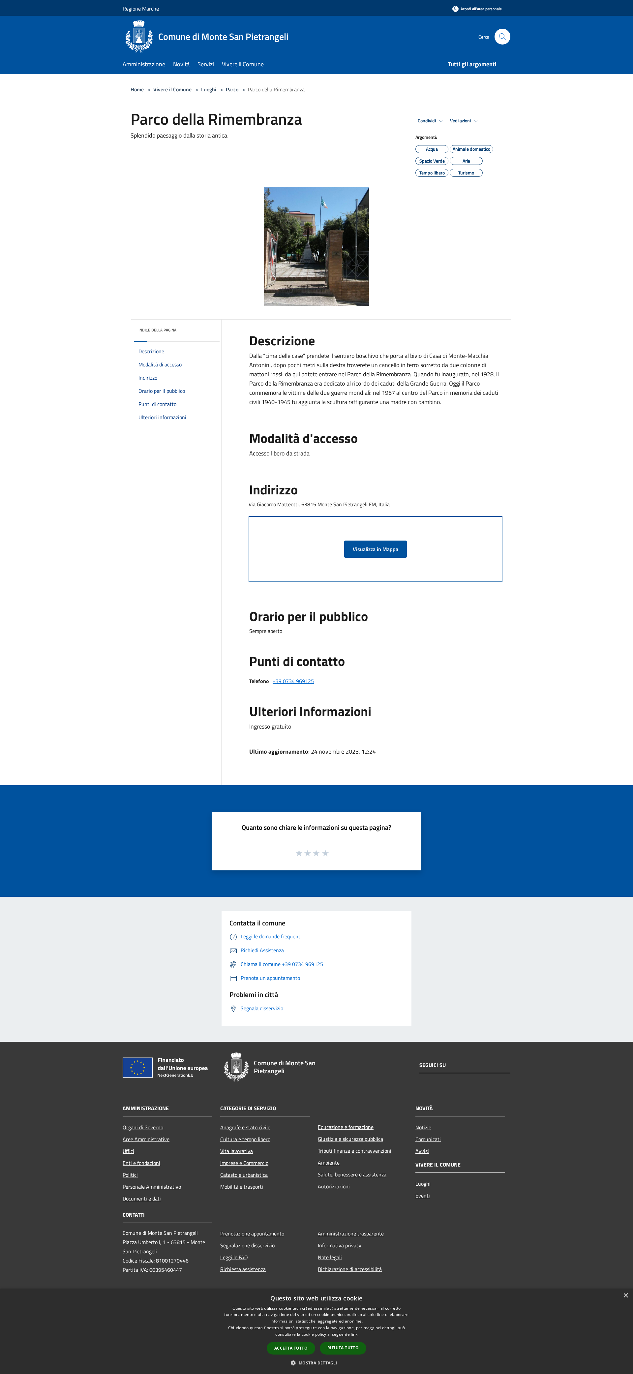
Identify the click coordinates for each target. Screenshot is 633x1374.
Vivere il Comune (173, 89)
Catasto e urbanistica (244, 1175)
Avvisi (422, 1151)
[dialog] (316, 1331)
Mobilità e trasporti (241, 1187)
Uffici (128, 1151)
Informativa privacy (339, 1245)
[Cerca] (502, 37)
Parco (232, 89)
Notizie (423, 1127)
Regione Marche (141, 9)
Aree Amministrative (146, 1139)
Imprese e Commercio (244, 1163)
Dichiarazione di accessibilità (350, 1269)
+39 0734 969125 (293, 681)
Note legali (330, 1257)
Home (137, 89)
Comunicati (428, 1139)
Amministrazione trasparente (351, 1233)
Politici (130, 1175)
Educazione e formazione (346, 1127)
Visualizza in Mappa (375, 549)
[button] (316, 1362)
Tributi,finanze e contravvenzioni (354, 1151)
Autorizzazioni (334, 1186)
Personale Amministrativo (152, 1187)
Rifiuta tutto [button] (343, 1348)
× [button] (625, 1295)
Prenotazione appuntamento (252, 1233)
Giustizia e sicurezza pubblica (350, 1139)
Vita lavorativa (236, 1151)
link (354, 1334)
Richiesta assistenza (243, 1269)
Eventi (422, 1196)
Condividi (427, 120)
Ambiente (329, 1163)
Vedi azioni (461, 120)
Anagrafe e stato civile (245, 1127)
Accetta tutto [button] (291, 1348)
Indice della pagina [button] (157, 330)
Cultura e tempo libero (245, 1139)
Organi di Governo (143, 1127)
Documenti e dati (142, 1198)
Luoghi (208, 89)
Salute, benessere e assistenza (352, 1174)
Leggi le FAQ (234, 1257)
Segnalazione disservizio (247, 1245)
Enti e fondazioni (141, 1163)
